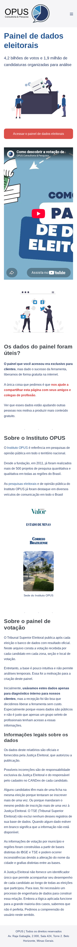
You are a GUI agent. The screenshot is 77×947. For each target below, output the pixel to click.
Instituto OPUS (17, 447)
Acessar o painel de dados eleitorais (38, 133)
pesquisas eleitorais (22, 483)
